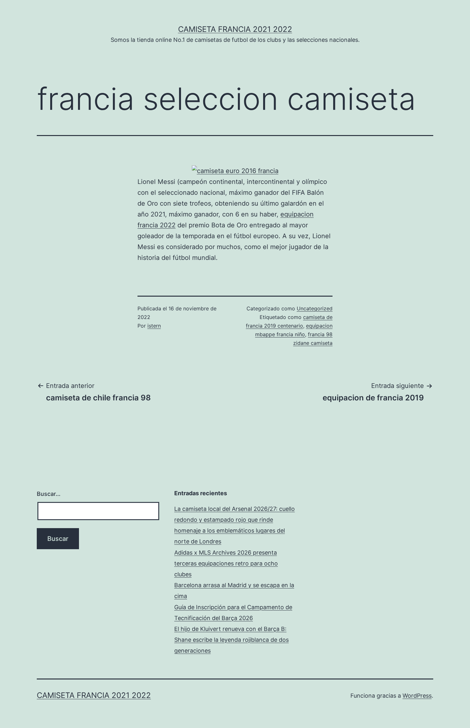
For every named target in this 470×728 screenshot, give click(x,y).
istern (154, 325)
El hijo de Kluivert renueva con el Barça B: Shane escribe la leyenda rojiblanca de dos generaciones (231, 640)
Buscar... (48, 493)
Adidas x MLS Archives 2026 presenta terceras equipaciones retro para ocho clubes (226, 563)
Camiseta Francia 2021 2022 (235, 29)
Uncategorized (315, 308)
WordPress (417, 695)
